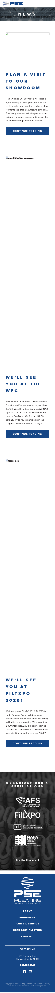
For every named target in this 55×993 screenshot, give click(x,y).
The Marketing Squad (38, 986)
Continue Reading (27, 131)
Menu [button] (48, 3)
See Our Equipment (27, 860)
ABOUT (27, 911)
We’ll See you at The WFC (24, 384)
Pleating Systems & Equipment (13, 3)
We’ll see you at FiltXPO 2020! (21, 690)
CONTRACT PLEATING (27, 930)
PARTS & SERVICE (27, 923)
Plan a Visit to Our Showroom (26, 81)
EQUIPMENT (27, 917)
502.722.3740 (27, 965)
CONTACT (27, 936)
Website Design (21, 986)
